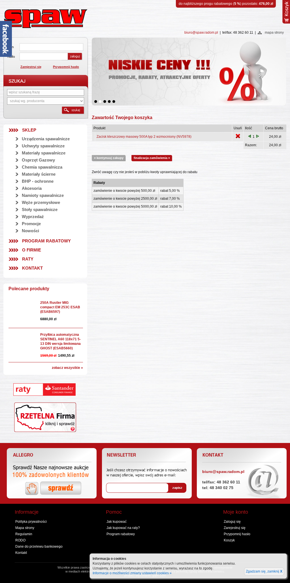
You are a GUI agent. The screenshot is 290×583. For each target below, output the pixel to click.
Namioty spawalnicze (43, 195)
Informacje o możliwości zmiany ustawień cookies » (132, 573)
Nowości (30, 230)
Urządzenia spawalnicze (46, 138)
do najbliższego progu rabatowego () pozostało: (226, 4)
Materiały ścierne (39, 174)
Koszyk (229, 540)
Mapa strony (24, 528)
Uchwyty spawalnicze (43, 145)
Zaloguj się (232, 522)
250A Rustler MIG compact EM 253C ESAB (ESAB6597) (60, 307)
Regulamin (23, 534)
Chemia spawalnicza (42, 167)
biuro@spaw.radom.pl (201, 33)
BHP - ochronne (38, 181)
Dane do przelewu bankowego (39, 546)
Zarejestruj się (30, 66)
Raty (27, 259)
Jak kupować (116, 522)
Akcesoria (32, 188)
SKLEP (29, 130)
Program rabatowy (46, 240)
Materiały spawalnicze (43, 152)
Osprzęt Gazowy (38, 160)
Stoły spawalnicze (39, 209)
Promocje (31, 223)
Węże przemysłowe (41, 202)
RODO (20, 540)
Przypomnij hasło (66, 66)
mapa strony (274, 33)
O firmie (31, 250)
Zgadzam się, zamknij (264, 571)
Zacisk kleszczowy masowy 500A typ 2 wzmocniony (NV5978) (144, 137)
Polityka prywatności (31, 522)
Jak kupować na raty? (123, 528)
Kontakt (32, 268)
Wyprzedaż (33, 216)
